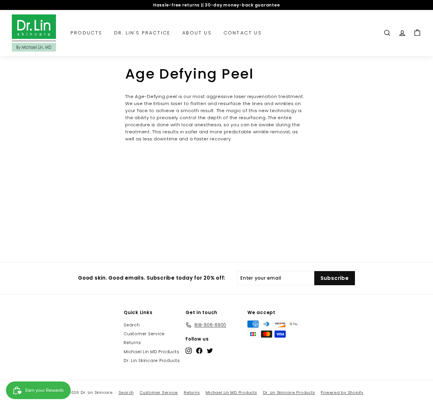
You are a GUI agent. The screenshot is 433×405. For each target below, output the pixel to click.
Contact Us (243, 32)
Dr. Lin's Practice (142, 32)
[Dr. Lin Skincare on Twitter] (210, 350)
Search (132, 325)
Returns (132, 343)
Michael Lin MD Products (151, 352)
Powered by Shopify (342, 392)
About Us (197, 32)
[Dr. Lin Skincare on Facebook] (199, 350)
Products (87, 32)
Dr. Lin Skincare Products (152, 360)
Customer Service (144, 334)
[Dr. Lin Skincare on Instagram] (189, 350)
